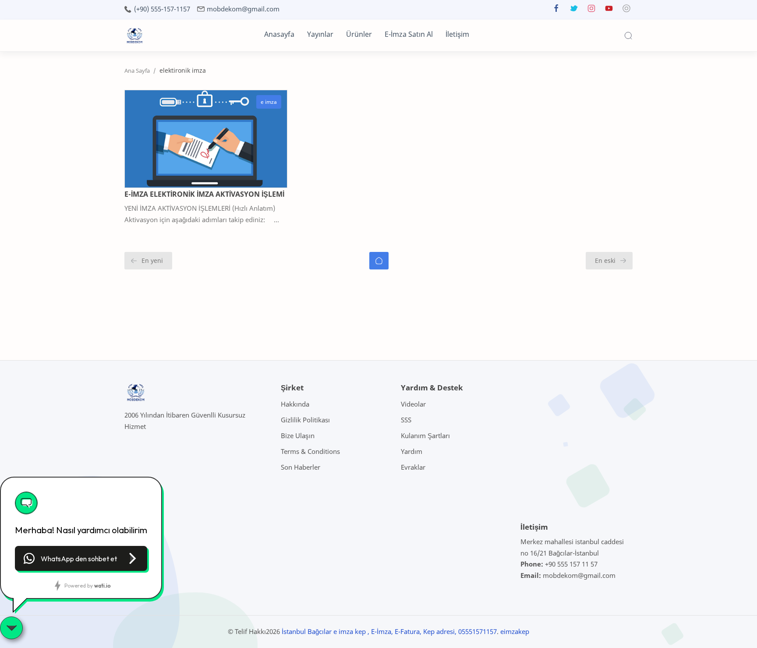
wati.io (102, 585)
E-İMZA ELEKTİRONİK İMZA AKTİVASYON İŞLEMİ (204, 194)
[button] (556, 10)
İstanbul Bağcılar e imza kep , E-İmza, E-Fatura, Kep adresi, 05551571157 (389, 631)
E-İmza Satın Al (409, 34)
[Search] (628, 35)
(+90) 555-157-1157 (162, 9)
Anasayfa (279, 34)
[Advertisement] (159, 337)
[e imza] (268, 102)
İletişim (457, 34)
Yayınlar (320, 34)
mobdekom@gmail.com (243, 9)
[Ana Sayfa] (379, 260)
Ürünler (359, 34)
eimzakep (514, 631)
